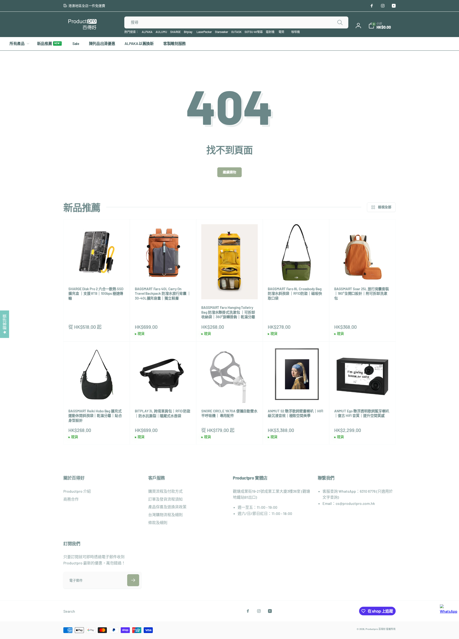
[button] (379, 25)
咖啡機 (295, 31)
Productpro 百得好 (376, 629)
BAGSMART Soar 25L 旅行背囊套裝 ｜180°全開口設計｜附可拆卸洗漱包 (361, 293)
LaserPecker (204, 31)
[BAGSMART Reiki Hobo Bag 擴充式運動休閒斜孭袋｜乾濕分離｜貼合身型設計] (97, 394)
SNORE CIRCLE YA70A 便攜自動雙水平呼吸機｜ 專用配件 (229, 413)
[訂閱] (133, 580)
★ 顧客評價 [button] (4, 324)
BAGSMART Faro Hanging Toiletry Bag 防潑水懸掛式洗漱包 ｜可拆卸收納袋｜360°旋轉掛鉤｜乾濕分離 (228, 312)
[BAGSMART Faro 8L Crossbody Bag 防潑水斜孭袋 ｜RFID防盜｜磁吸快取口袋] (296, 272)
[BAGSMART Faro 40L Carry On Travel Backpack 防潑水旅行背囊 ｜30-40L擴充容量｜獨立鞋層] (163, 272)
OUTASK (236, 31)
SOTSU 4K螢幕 (254, 31)
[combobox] (236, 22)
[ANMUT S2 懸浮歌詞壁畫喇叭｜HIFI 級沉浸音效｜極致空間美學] (296, 394)
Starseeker (221, 31)
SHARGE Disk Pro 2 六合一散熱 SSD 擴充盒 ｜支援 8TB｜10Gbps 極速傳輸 (95, 293)
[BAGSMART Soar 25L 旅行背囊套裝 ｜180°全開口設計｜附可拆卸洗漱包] (362, 272)
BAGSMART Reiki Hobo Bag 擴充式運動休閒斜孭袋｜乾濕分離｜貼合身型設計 (95, 415)
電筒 (281, 31)
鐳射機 (270, 31)
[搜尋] (340, 22)
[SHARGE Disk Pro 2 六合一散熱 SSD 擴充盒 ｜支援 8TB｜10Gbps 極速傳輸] (97, 272)
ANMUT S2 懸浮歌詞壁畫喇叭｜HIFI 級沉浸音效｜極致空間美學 (295, 413)
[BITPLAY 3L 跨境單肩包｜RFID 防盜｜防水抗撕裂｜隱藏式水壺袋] (163, 394)
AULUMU (161, 31)
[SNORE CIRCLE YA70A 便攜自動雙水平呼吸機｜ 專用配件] (229, 394)
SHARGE (175, 31)
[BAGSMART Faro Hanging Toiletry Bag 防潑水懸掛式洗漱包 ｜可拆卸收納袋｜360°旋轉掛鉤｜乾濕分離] (229, 290)
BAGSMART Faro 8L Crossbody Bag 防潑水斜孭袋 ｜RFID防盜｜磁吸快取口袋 (295, 293)
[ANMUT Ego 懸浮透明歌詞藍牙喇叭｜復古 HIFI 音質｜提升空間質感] (362, 394)
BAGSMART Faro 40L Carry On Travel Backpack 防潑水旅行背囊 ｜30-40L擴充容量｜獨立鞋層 (163, 293)
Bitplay (188, 31)
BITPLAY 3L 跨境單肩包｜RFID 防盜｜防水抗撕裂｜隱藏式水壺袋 (162, 413)
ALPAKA (147, 31)
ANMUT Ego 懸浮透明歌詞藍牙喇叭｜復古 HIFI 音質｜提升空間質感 (361, 413)
